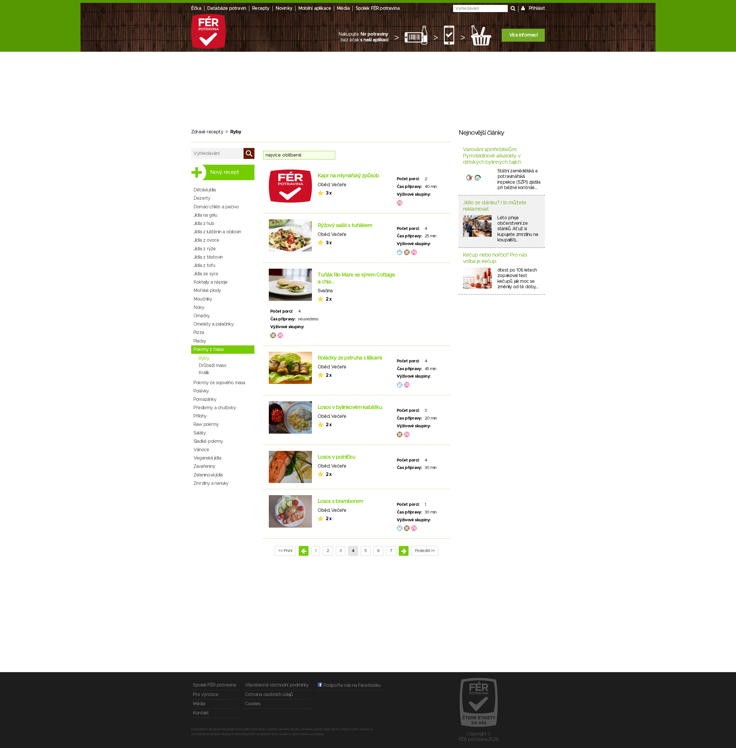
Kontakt (201, 713)
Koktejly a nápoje (210, 282)
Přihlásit (537, 8)
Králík (204, 372)
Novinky (284, 8)
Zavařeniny (204, 466)
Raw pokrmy (205, 424)
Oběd (323, 184)
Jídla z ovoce (206, 240)
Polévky (201, 391)
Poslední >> (425, 551)
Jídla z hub (203, 223)
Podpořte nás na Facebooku (351, 685)
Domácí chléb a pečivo (216, 207)
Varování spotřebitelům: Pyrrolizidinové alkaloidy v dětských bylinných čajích (492, 156)
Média (343, 8)
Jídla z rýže (204, 249)
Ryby (204, 358)
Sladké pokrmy (208, 441)
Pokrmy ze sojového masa (219, 382)
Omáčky (201, 316)
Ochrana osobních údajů (269, 694)
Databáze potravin (226, 8)
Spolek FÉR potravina (378, 8)
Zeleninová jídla (208, 475)
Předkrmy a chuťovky (214, 407)
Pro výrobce (205, 694)
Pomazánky (204, 399)
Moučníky (202, 299)
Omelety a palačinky (213, 324)
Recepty (260, 8)
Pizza (198, 332)
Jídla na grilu (205, 215)
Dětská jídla (204, 190)
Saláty (199, 433)
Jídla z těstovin (208, 257)
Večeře (338, 184)
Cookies (252, 703)
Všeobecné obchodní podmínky (276, 685)
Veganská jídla (207, 458)
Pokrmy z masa (208, 349)
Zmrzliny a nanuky (210, 483)
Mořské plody (207, 290)
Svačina (325, 291)
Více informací (523, 35)
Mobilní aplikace (314, 8)
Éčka (196, 8)
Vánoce (201, 449)
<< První (285, 551)
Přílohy (199, 416)
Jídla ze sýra (205, 274)
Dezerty (201, 198)
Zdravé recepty (207, 132)
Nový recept (224, 172)
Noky (198, 307)
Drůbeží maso (212, 365)
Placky (199, 341)
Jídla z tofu (204, 265)
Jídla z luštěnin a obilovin (217, 232)
